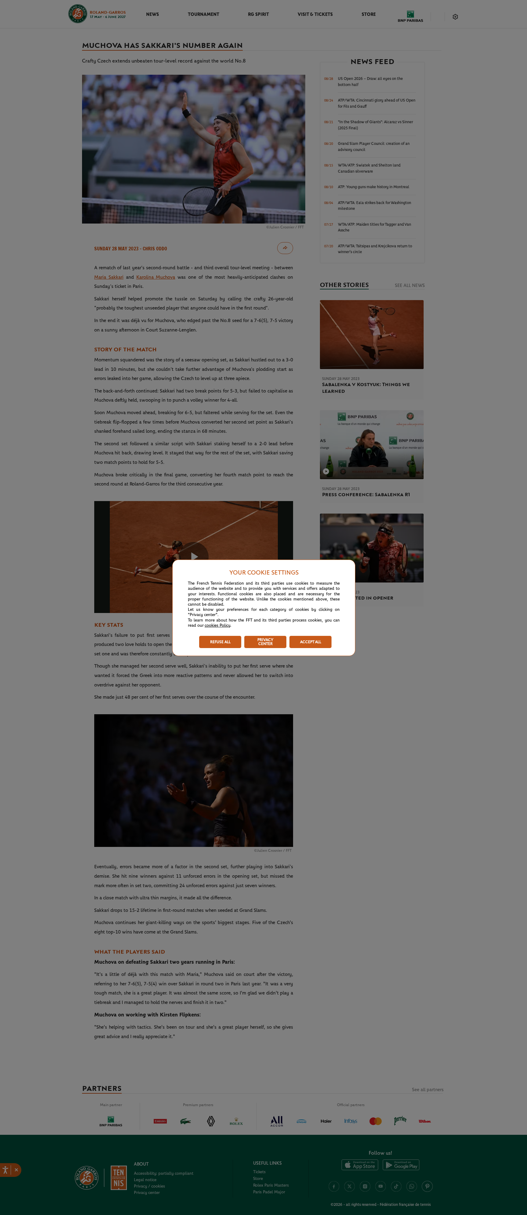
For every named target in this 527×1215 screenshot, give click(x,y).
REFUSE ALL (220, 642)
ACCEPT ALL (310, 642)
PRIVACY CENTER (265, 642)
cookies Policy (217, 625)
